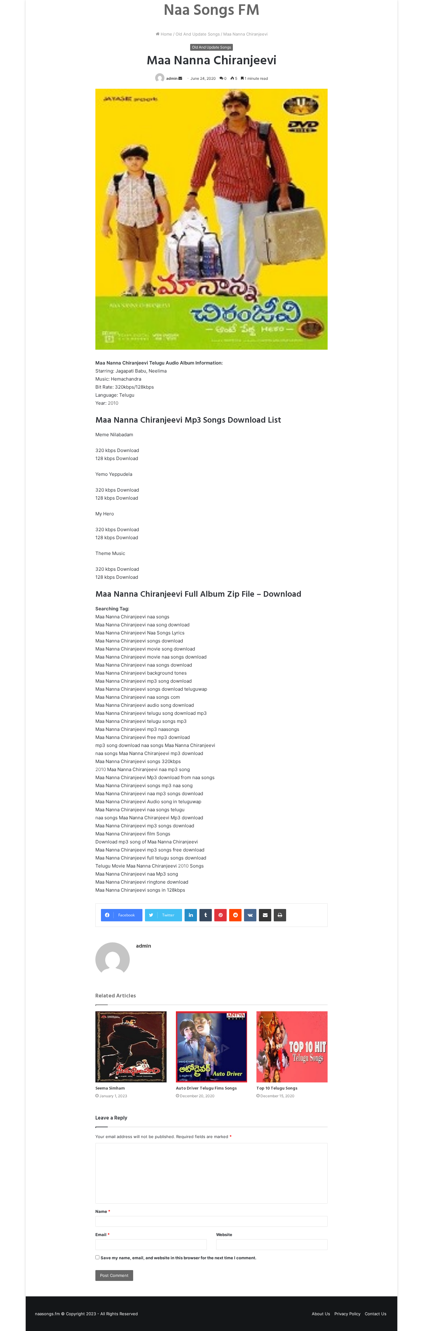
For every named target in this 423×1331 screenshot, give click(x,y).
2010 (113, 403)
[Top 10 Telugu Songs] (292, 1046)
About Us (321, 1313)
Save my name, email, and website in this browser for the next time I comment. (178, 1257)
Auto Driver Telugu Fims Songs (206, 1088)
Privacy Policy (347, 1313)
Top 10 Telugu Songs (277, 1088)
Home (165, 34)
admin (171, 78)
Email (102, 1234)
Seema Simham (110, 1088)
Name (102, 1211)
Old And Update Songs (198, 34)
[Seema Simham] (131, 1046)
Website (224, 1234)
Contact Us (375, 1313)
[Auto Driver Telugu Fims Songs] (211, 1046)
